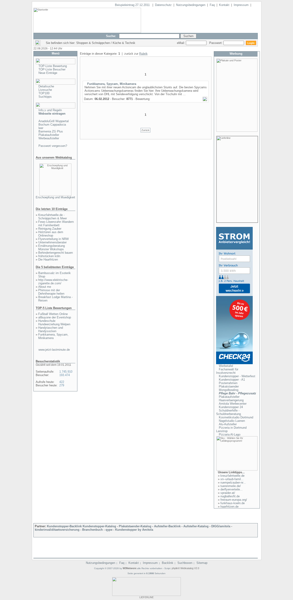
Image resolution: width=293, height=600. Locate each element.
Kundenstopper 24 (231, 407)
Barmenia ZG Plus (50, 131)
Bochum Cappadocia (52, 124)
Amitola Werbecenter (233, 403)
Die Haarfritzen (48, 259)
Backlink (167, 563)
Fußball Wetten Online (53, 314)
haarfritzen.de (229, 506)
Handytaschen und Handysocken (50, 329)
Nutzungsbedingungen (190, 5)
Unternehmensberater (52, 242)
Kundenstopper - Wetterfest (237, 376)
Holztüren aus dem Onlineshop (50, 233)
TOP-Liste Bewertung (52, 66)
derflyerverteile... (231, 489)
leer (40, 128)
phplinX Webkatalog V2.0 (185, 568)
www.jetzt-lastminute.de (54, 349)
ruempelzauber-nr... (233, 482)
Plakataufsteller (48, 135)
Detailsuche (46, 86)
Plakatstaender (229, 386)
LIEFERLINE (146, 597)
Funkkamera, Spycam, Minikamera (53, 336)
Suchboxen (184, 563)
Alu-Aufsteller (228, 424)
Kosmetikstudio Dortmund (236, 417)
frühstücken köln (49, 256)
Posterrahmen (228, 383)
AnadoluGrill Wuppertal (53, 121)
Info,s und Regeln (50, 110)
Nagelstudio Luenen (232, 420)
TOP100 (43, 93)
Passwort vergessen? (52, 146)
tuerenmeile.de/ (230, 486)
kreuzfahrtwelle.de (232, 475)
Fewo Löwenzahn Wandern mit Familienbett (56, 223)
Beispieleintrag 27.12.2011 (133, 5)
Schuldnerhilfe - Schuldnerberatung (228, 412)
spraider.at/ (227, 493)
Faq (212, 5)
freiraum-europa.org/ (233, 499)
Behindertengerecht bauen (55, 252)
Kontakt (224, 5)
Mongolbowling (228, 390)
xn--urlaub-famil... (232, 479)
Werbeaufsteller (48, 138)
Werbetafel (226, 366)
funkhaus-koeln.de (232, 503)
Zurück (145, 130)
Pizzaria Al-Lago (229, 434)
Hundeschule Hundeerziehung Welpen (54, 322)
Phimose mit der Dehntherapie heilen (51, 291)
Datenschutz (163, 5)
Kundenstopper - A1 (232, 379)
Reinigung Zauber (49, 228)
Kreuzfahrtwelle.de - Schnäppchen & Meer (52, 216)
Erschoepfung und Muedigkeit (55, 197)
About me (44, 286)
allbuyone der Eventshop (54, 317)
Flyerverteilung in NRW (53, 239)
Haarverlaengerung (231, 400)
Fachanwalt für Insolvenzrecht (227, 371)
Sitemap (201, 563)
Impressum (241, 5)
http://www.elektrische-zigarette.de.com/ (53, 281)
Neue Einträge (47, 73)
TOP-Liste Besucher (51, 69)
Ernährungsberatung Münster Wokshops (51, 247)
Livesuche (45, 89)
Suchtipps (45, 96)
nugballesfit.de (230, 496)
